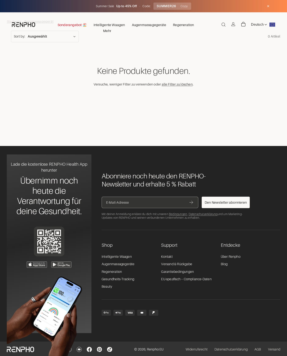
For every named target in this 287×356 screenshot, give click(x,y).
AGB (257, 349)
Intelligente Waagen (117, 257)
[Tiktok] (109, 349)
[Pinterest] (99, 349)
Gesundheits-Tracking (118, 279)
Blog (224, 264)
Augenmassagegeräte (118, 264)
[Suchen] (223, 25)
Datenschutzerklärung (203, 214)
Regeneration (112, 272)
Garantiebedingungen (177, 272)
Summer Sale (105, 6)
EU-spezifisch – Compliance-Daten (186, 279)
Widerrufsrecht (197, 349)
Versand (274, 349)
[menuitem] (107, 30)
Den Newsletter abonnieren (226, 202)
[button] (45, 36)
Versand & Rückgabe (176, 264)
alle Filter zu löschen (177, 84)
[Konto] (233, 24)
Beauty (107, 287)
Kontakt (166, 257)
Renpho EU (155, 349)
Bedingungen (178, 214)
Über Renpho (230, 257)
